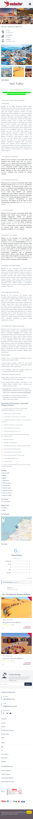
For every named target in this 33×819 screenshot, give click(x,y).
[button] (27, 61)
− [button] (3, 521)
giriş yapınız (15, 582)
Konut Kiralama (4, 754)
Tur (2, 750)
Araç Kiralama (4, 758)
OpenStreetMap (23, 540)
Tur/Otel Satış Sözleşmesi (7, 778)
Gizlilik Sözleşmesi (5, 774)
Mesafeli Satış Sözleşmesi (7, 730)
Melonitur (9, 588)
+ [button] (3, 519)
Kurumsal (3, 723)
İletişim (3, 738)
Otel (2, 747)
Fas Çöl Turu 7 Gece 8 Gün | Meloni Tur (12, 658)
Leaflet (17, 540)
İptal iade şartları (5, 734)
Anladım (29, 812)
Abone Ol (28, 684)
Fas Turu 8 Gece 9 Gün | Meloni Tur (11, 622)
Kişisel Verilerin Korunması (7, 781)
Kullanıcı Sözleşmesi (6, 770)
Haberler (3, 726)
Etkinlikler (3, 761)
